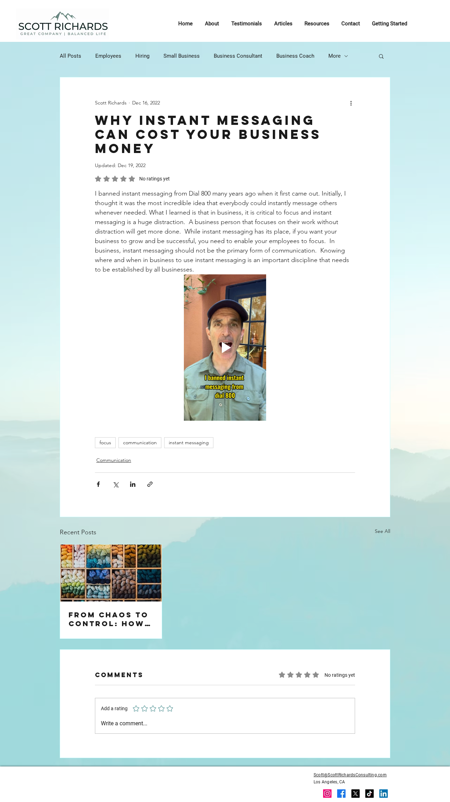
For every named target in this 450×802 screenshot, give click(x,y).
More (334, 56)
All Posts (70, 56)
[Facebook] (341, 793)
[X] (355, 793)
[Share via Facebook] (98, 484)
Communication (113, 460)
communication (140, 442)
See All (382, 531)
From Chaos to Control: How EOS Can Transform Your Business (109, 619)
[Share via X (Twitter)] (115, 484)
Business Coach (295, 56)
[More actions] (351, 102)
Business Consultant (238, 56)
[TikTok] (369, 793)
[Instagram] (327, 793)
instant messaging (189, 442)
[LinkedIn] (383, 793)
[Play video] (225, 347)
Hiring (142, 56)
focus (105, 442)
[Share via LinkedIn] (132, 484)
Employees (108, 56)
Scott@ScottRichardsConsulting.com (350, 774)
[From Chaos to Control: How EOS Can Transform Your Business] (111, 573)
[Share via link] (150, 484)
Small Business (181, 56)
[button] (381, 56)
